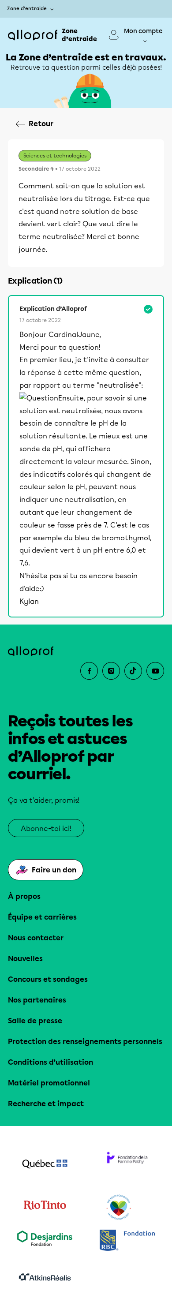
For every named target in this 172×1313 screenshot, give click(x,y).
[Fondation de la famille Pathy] (127, 1165)
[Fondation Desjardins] (45, 1241)
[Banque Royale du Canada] (127, 1241)
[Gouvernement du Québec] (45, 1165)
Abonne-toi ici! (46, 828)
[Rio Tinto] (45, 1207)
